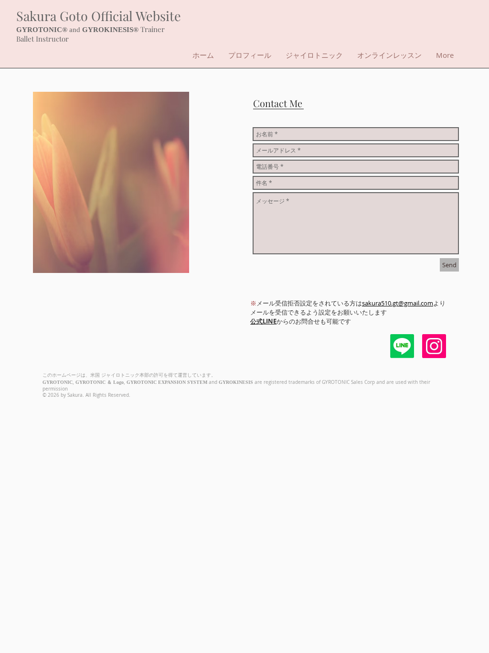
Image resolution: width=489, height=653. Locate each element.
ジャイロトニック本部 (125, 375)
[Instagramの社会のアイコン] (434, 346)
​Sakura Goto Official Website (98, 15)
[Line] (402, 346)
